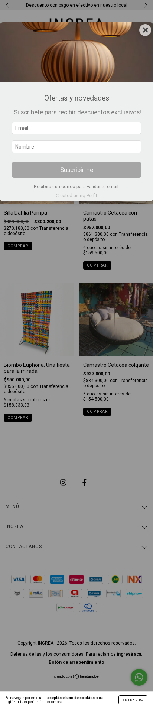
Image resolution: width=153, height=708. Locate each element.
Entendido (133, 699)
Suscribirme (76, 169)
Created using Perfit (76, 195)
